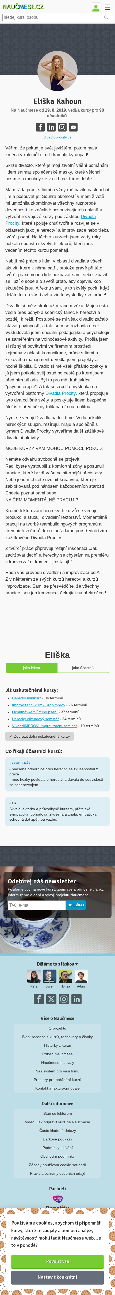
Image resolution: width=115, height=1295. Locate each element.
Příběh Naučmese (57, 1054)
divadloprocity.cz (57, 137)
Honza (65, 986)
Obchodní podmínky (57, 1156)
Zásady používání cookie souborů (57, 1165)
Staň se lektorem (57, 1113)
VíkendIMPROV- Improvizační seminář (44, 726)
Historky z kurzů (57, 1045)
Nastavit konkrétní (57, 1277)
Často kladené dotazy (57, 1130)
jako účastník (83, 668)
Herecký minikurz (26, 698)
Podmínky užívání (58, 1148)
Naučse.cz (23, 7)
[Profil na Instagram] (62, 127)
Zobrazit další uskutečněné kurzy (42, 736)
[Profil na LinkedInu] (51, 127)
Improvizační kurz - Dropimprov (38, 705)
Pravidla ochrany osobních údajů (57, 1173)
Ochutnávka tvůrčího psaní (34, 712)
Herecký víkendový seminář (35, 719)
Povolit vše (57, 1261)
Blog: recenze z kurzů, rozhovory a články (57, 1037)
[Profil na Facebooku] (40, 127)
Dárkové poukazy (57, 1139)
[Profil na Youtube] (73, 127)
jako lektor (31, 668)
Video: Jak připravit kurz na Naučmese (57, 1122)
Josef (50, 986)
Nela (33, 986)
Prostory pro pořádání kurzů (57, 1080)
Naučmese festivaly (57, 1062)
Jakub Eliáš (19, 763)
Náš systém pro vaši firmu (57, 1071)
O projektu (57, 1028)
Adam (81, 986)
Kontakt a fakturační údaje (57, 1088)
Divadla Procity (60, 393)
